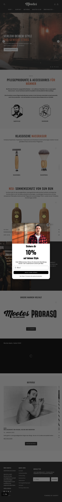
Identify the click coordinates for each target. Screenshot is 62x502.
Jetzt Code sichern (31, 272)
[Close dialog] (48, 225)
